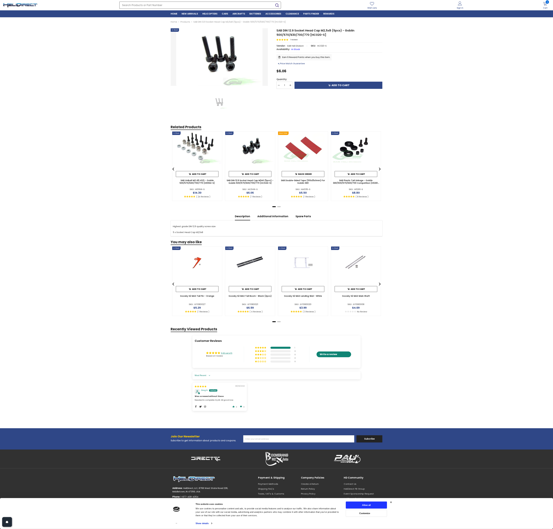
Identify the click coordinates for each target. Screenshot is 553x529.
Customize (364, 513)
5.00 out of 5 (226, 353)
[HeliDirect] (206, 459)
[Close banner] (391, 502)
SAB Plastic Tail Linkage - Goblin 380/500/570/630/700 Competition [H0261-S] (356, 181)
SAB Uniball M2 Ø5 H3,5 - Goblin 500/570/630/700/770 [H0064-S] (197, 181)
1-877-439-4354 (189, 496)
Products (185, 21)
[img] (200, 386)
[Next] (379, 169)
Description (242, 216)
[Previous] (173, 169)
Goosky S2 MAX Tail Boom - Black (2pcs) (250, 296)
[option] (219, 57)
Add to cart (341, 85)
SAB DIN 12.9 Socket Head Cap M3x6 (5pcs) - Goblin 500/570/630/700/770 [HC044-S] (250, 181)
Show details (202, 523)
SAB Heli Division (295, 45)
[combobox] (196, 5)
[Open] (7, 522)
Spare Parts (303, 216)
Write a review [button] (328, 354)
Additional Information (272, 216)
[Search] (200, 5)
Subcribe (369, 438)
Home (174, 21)
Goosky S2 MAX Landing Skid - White (303, 296)
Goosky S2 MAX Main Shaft (356, 296)
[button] (283, 39)
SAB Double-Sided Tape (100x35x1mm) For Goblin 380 (303, 181)
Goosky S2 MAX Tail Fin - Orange (197, 296)
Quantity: (281, 79)
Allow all (366, 505)
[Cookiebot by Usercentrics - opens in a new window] (176, 523)
